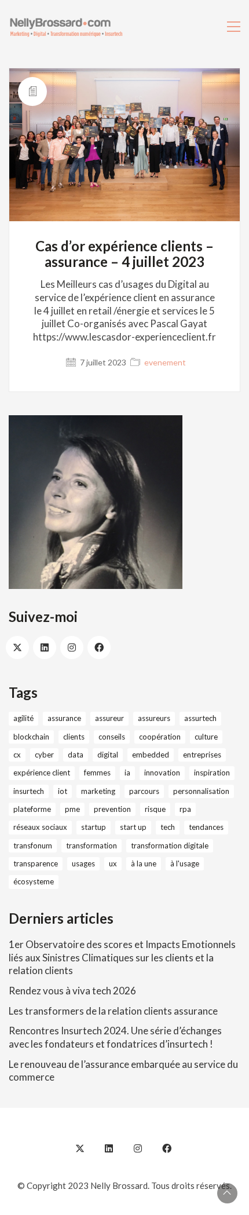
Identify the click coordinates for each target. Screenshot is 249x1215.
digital (107, 754)
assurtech (200, 718)
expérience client (41, 772)
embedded (150, 754)
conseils (111, 736)
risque (155, 809)
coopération (160, 736)
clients (74, 736)
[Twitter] (17, 647)
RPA (185, 809)
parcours (144, 791)
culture (206, 736)
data (75, 754)
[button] (233, 27)
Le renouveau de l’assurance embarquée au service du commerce (123, 1071)
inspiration (212, 772)
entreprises (202, 754)
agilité (23, 718)
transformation (91, 845)
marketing (98, 791)
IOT (62, 791)
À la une (143, 863)
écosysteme (33, 881)
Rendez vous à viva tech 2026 (72, 991)
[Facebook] (99, 647)
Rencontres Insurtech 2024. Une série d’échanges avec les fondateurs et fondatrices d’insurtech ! (115, 1037)
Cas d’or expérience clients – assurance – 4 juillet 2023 (124, 254)
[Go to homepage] (66, 26)
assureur (109, 718)
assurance (64, 718)
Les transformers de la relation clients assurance (113, 1011)
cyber (44, 754)
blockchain (31, 736)
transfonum (32, 845)
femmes (97, 772)
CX (17, 754)
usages (83, 863)
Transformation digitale (169, 845)
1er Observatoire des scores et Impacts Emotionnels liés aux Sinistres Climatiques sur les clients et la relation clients (122, 957)
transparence (35, 863)
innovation (162, 772)
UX (113, 863)
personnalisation (201, 791)
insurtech (28, 791)
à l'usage (184, 863)
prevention (112, 809)
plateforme (32, 809)
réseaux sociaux (40, 827)
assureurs (154, 718)
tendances (206, 827)
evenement (165, 362)
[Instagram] (71, 647)
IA (127, 772)
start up (133, 827)
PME (72, 809)
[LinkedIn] (44, 647)
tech (167, 827)
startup (93, 827)
